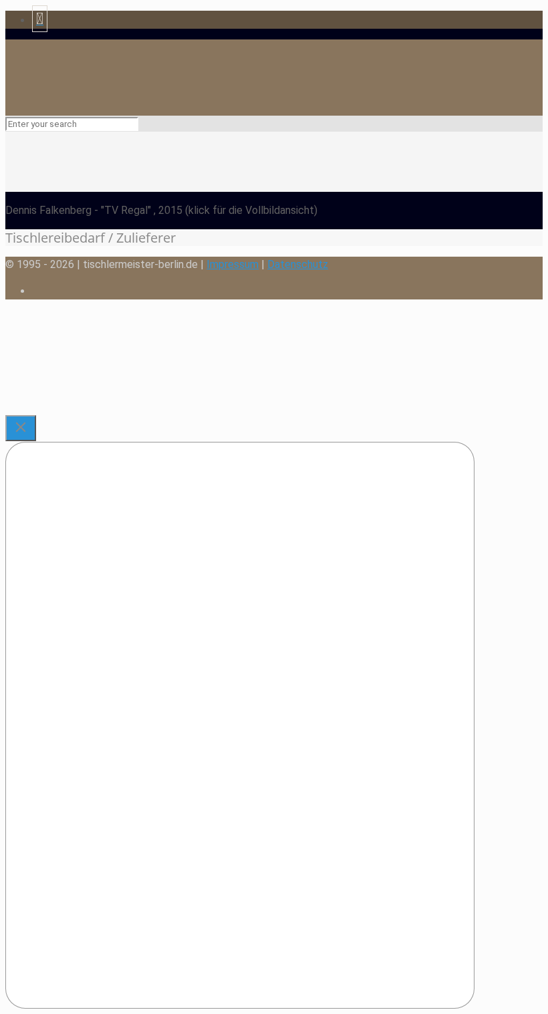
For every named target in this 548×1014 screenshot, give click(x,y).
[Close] (20, 428)
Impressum (233, 264)
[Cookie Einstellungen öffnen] (105, 406)
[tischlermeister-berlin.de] (191, 88)
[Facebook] (39, 20)
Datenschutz (297, 264)
